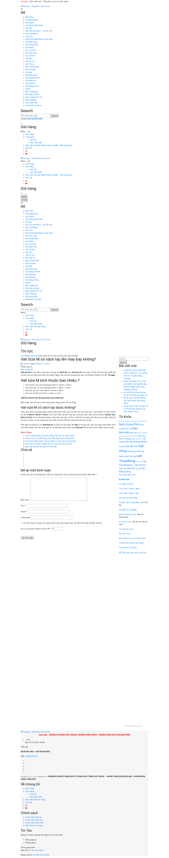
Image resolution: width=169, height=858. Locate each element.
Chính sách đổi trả (33, 817)
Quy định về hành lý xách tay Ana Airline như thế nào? (48, 444)
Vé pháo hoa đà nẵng (128, 498)
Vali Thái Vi (30, 64)
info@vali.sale (31, 756)
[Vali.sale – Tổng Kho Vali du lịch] (35, 6)
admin (26, 364)
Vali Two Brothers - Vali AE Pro (38, 31)
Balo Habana (30, 100)
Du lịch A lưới (125, 522)
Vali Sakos (29, 22)
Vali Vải (28, 28)
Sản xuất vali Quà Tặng (35, 326)
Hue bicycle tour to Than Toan (132, 538)
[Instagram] (26, 763)
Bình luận (25, 500)
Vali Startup (30, 83)
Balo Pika (29, 17)
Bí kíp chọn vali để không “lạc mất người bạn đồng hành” (50, 438)
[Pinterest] (26, 460)
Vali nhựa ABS (31, 102)
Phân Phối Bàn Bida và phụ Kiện (39, 39)
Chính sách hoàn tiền (34, 823)
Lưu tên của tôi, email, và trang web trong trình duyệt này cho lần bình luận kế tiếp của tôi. (62, 523)
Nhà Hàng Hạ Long (127, 514)
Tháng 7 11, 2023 (42, 364)
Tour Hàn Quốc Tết (127, 475)
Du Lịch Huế (30, 50)
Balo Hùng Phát (32, 67)
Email (24, 511)
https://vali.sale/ (32, 776)
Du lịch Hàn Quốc (36, 850)
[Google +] (26, 462)
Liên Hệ (28, 329)
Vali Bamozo (30, 80)
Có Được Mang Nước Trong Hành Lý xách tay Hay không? (50, 441)
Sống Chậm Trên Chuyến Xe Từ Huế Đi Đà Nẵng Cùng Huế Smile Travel (136, 409)
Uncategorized (31, 20)
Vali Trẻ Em (30, 56)
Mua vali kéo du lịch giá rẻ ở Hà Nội (40, 446)
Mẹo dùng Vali (33, 356)
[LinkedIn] (26, 465)
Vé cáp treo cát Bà (41, 855)
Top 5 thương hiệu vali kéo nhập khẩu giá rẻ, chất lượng (49, 435)
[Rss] (26, 769)
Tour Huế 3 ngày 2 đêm (129, 488)
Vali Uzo (29, 36)
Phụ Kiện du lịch (32, 94)
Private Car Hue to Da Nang (131, 543)
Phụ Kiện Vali (31, 53)
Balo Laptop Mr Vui (33, 97)
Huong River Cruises (128, 547)
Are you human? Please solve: (34, 529)
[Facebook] (26, 454)
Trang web (25, 517)
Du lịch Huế (124, 479)
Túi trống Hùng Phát (34, 25)
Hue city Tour (125, 533)
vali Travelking (31, 33)
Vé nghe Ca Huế (126, 510)
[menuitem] (29, 134)
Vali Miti (28, 72)
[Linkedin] (26, 766)
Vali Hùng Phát (31, 44)
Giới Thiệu (29, 315)
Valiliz (27, 89)
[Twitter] (26, 457)
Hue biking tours (126, 529)
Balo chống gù (31, 91)
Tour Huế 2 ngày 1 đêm (129, 493)
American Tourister (33, 105)
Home (23, 356)
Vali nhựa (29, 47)
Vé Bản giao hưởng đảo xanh (131, 502)
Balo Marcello (31, 75)
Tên (23, 506)
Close (24, 200)
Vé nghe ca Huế (126, 484)
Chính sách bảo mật (34, 820)
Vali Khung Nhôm (32, 78)
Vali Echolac (30, 69)
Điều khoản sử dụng (34, 825)
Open (24, 196)
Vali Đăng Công (32, 86)
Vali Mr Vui (30, 61)
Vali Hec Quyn (31, 42)
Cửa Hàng (29, 318)
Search (54, 115)
